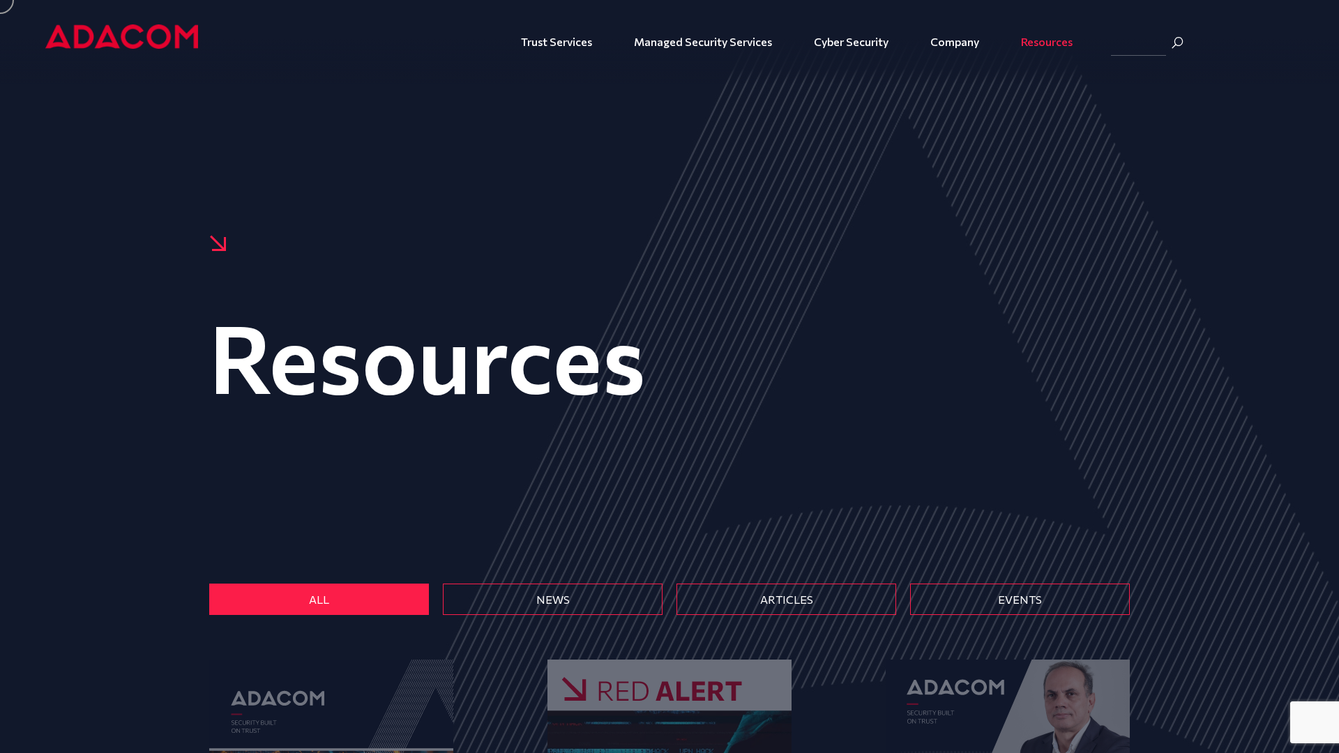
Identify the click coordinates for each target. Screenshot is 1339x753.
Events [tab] (1020, 599)
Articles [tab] (786, 599)
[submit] (1177, 42)
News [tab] (553, 599)
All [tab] (319, 599)
